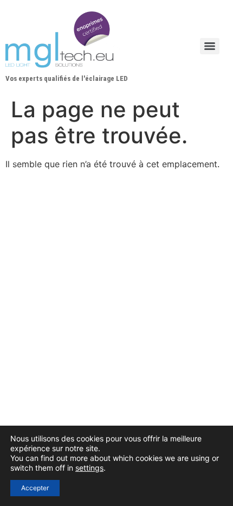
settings (89, 467)
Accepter (35, 488)
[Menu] (209, 46)
